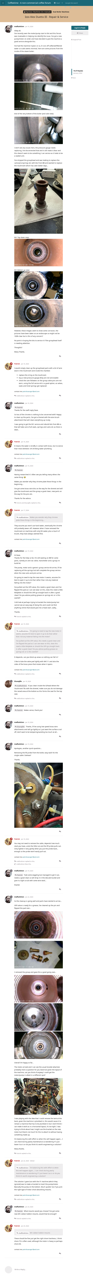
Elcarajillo (20, 727)
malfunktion (23, 517)
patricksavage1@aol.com (31, 391)
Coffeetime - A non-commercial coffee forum (29, 2)
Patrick (20, 407)
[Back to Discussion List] (3, 3)
